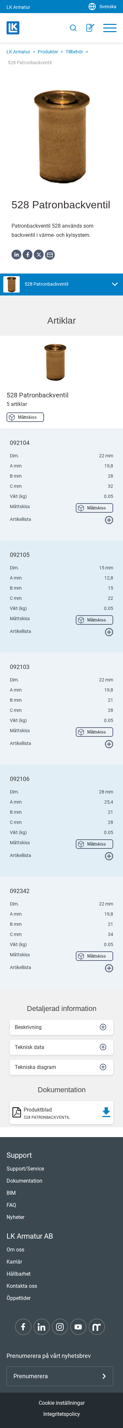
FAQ (11, 1205)
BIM (11, 1193)
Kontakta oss (22, 1286)
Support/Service (25, 1169)
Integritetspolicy (61, 1414)
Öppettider (19, 1298)
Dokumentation (24, 1181)
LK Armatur (18, 51)
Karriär (14, 1262)
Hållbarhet (19, 1274)
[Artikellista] (90, 28)
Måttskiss (27, 417)
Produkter (48, 51)
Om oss (15, 1250)
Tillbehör (74, 51)
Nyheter (15, 1217)
